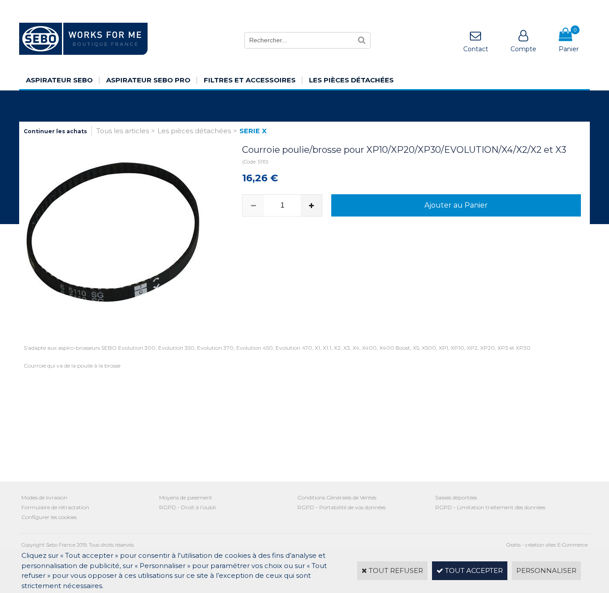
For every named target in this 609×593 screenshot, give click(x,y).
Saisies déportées (456, 497)
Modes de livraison (44, 497)
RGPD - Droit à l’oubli (187, 507)
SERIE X (253, 131)
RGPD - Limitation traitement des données (490, 507)
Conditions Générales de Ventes (336, 497)
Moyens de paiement (185, 497)
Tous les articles (122, 131)
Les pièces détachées (351, 80)
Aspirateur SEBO (59, 80)
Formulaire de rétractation (55, 507)
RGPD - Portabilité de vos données (341, 507)
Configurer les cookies (49, 517)
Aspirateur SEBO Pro (148, 80)
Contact (475, 49)
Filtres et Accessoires (250, 80)
